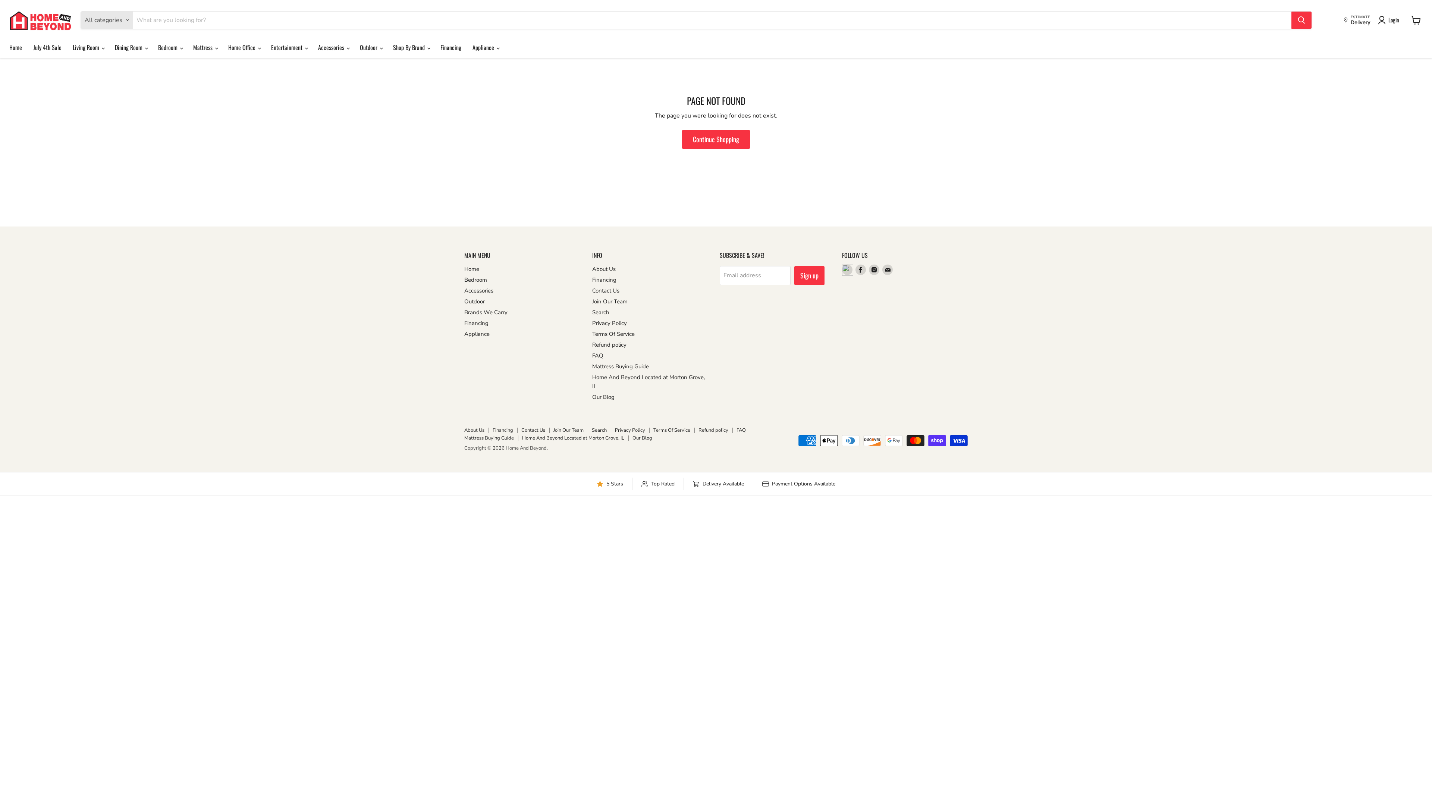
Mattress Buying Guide (620, 366)
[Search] (1301, 20)
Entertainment (287, 47)
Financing (450, 47)
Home (15, 47)
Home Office (242, 47)
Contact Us (605, 290)
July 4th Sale (47, 47)
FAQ (597, 355)
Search (600, 312)
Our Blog (603, 397)
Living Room (87, 47)
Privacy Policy (609, 323)
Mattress (203, 47)
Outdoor (369, 47)
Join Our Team (610, 301)
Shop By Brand (409, 47)
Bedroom (168, 47)
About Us (604, 269)
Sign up (809, 275)
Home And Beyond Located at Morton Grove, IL (573, 438)
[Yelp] (847, 270)
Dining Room (129, 47)
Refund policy (609, 345)
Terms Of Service (613, 334)
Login (1393, 20)
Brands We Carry (486, 312)
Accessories (332, 47)
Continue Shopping (716, 139)
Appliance (484, 47)
